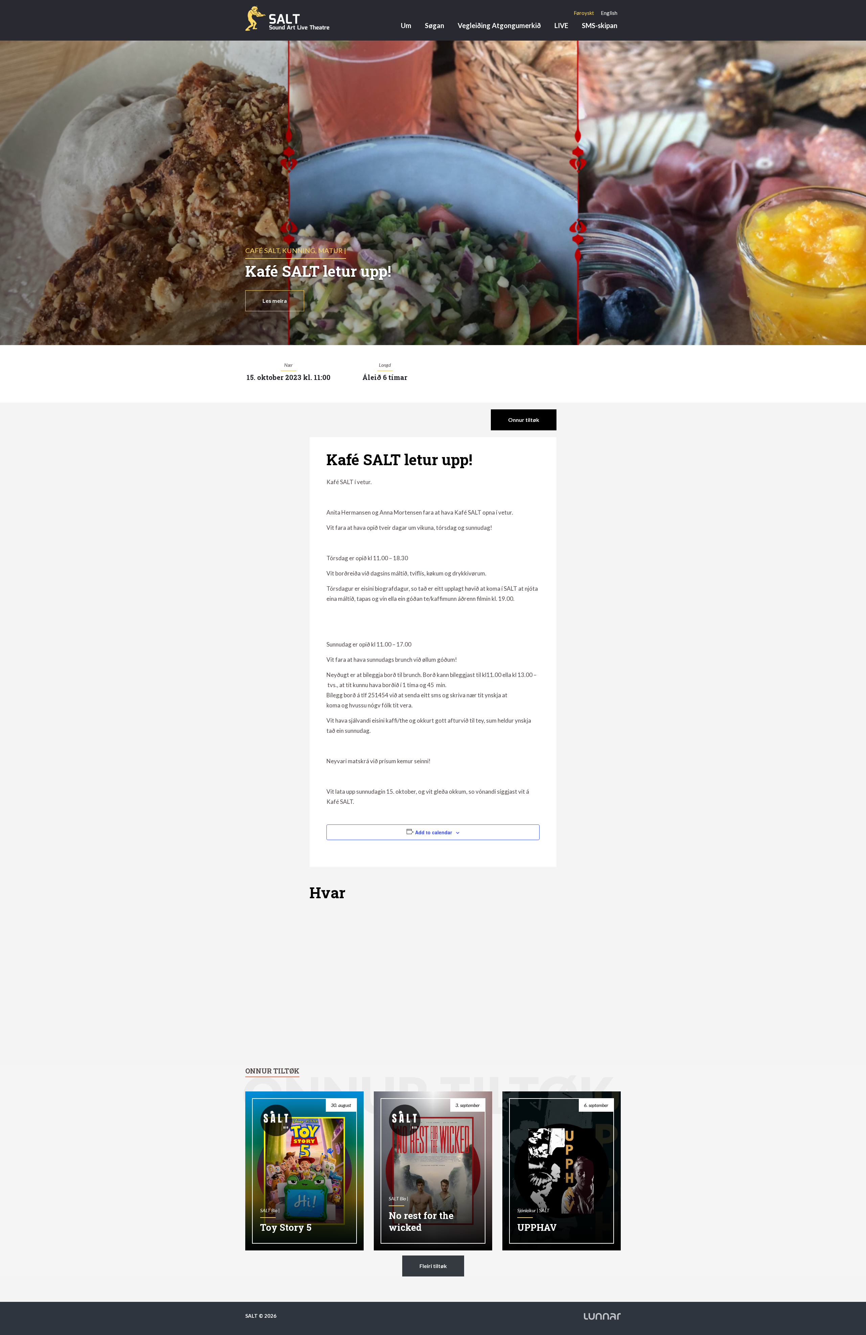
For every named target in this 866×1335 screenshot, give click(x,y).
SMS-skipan (599, 25)
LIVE (561, 25)
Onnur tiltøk (523, 419)
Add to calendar (433, 832)
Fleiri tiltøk (433, 1266)
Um (406, 25)
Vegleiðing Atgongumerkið (499, 25)
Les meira (275, 300)
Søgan (434, 25)
